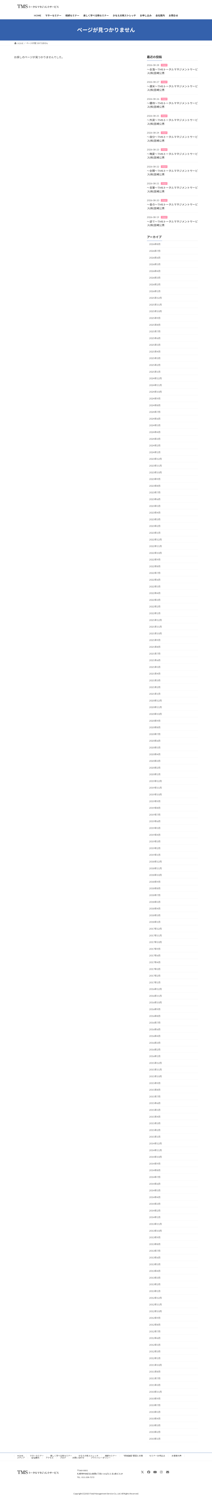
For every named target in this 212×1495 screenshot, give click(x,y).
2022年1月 (154, 613)
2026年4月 (154, 271)
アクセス (49, 1457)
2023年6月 (154, 499)
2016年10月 (155, 1002)
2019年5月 (154, 828)
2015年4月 (154, 1116)
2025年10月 (155, 311)
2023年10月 (155, 472)
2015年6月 (154, 1103)
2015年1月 (154, 1136)
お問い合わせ (78, 1457)
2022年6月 (154, 579)
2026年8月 (154, 244)
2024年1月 (154, 452)
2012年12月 (155, 1297)
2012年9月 (154, 1318)
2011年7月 (154, 1378)
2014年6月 (154, 1183)
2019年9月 (154, 801)
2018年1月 (154, 922)
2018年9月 (154, 881)
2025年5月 (154, 344)
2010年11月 (155, 1391)
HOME (20, 1455)
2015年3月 (154, 1123)
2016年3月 (154, 1042)
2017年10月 (155, 942)
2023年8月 (154, 485)
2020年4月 (154, 754)
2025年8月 (154, 324)
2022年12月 (155, 539)
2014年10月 (155, 1156)
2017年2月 (154, 975)
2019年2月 (154, 848)
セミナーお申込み (157, 1455)
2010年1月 (154, 1438)
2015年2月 (154, 1130)
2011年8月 (154, 1371)
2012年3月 (154, 1351)
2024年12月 (155, 378)
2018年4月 (154, 908)
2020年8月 (154, 727)
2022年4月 (154, 593)
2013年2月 (154, 1284)
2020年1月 (154, 774)
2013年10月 (155, 1230)
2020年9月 (154, 720)
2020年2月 (154, 767)
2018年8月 (154, 888)
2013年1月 (154, 1291)
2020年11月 (155, 707)
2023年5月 (154, 506)
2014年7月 (154, 1177)
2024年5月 (154, 425)
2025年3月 (154, 358)
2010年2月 (154, 1432)
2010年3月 (154, 1425)
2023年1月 (154, 532)
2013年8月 (154, 1244)
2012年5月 (154, 1344)
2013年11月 (155, 1224)
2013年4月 (154, 1271)
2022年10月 (155, 553)
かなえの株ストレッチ (88, 1455)
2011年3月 (154, 1385)
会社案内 (35, 1457)
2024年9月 (154, 398)
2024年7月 (154, 411)
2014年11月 (155, 1150)
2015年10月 (155, 1076)
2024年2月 (154, 445)
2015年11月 (155, 1069)
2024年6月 (154, 418)
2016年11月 (155, 995)
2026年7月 (154, 250)
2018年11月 (155, 868)
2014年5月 (154, 1190)
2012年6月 (154, 1338)
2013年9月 (154, 1237)
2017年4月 (154, 962)
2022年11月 (155, 546)
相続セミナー (111, 1455)
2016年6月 (154, 1029)
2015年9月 (154, 1083)
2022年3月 (154, 599)
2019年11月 (155, 787)
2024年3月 (154, 438)
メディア (21, 1457)
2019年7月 (154, 814)
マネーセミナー (37, 1455)
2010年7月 (154, 1405)
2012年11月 (155, 1304)
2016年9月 (154, 1009)
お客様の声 (177, 1455)
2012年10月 (155, 1311)
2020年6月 (154, 740)
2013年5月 (154, 1264)
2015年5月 (154, 1109)
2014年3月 (154, 1203)
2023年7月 (154, 492)
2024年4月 (154, 432)
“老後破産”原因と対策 (133, 1455)
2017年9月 (154, 948)
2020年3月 (154, 760)
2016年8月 (154, 1016)
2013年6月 (154, 1257)
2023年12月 (155, 459)
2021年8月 (154, 646)
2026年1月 (154, 291)
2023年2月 (154, 526)
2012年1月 (154, 1358)
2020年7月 (154, 734)
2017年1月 (154, 982)
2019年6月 (154, 821)
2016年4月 (154, 1036)
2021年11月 (155, 626)
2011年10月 (155, 1365)
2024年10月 (155, 391)
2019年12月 (155, 781)
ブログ (164, 65)
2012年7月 (154, 1331)
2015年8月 (154, 1089)
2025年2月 (154, 365)
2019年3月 (154, 841)
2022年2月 (154, 606)
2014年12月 (155, 1143)
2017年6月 (154, 955)
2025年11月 (155, 304)
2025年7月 (154, 331)
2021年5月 (154, 667)
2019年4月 (154, 834)
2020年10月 (155, 714)
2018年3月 (154, 915)
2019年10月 (155, 794)
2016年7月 (154, 1022)
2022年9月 (154, 559)
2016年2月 (154, 1049)
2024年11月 (155, 385)
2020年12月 (155, 700)
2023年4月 (154, 512)
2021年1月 (154, 693)
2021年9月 (154, 640)
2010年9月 (154, 1398)
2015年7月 (154, 1096)
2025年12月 (155, 297)
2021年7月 (154, 653)
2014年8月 (154, 1170)
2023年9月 (154, 479)
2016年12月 (155, 989)
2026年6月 (154, 257)
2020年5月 (154, 747)
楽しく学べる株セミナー (61, 1455)
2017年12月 (155, 928)
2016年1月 (154, 1056)
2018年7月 (154, 895)
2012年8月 (154, 1324)
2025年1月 (154, 371)
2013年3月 (154, 1277)
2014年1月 (154, 1217)
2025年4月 (154, 351)
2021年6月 (154, 660)
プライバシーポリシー (101, 1457)
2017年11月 (155, 935)
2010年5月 (154, 1412)
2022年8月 (154, 566)
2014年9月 (154, 1163)
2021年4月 (154, 673)
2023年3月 (154, 519)
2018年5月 (154, 902)
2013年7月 (154, 1250)
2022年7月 (154, 573)
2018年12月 (155, 861)
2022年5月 (154, 586)
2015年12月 (155, 1063)
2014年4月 (154, 1197)
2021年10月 (155, 633)
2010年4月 (154, 1418)
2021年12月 (155, 620)
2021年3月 (154, 680)
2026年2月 (154, 284)
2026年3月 (154, 277)
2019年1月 (154, 855)
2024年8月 (154, 405)
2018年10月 (155, 875)
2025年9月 (154, 318)
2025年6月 (154, 338)
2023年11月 (155, 465)
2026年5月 (154, 264)
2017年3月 (154, 969)
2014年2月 (154, 1210)
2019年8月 (154, 807)
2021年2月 (154, 687)
